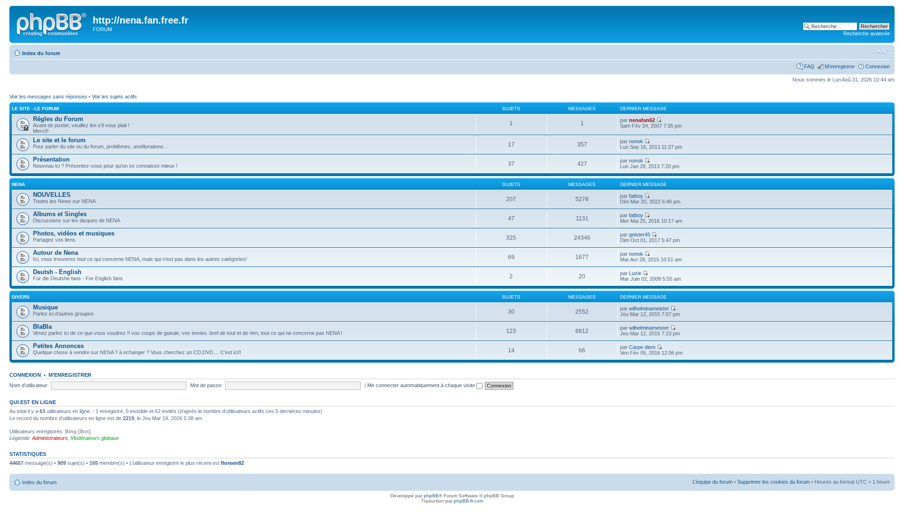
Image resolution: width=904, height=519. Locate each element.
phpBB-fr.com (468, 500)
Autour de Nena (55, 252)
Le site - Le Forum (35, 108)
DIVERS (21, 297)
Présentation (51, 159)
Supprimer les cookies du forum (773, 482)
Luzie (635, 273)
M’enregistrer (840, 66)
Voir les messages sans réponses (48, 96)
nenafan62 (642, 120)
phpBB (431, 495)
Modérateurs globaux (95, 438)
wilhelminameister (649, 308)
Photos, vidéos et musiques (73, 233)
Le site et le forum (59, 140)
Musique (45, 307)
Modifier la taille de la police (883, 51)
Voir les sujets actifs (114, 96)
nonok (636, 141)
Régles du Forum (58, 118)
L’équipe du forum (713, 482)
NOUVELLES (52, 194)
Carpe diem (642, 347)
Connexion (877, 66)
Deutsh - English (57, 272)
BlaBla (42, 326)
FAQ (809, 66)
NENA (18, 184)
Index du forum (41, 53)
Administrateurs (50, 438)
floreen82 (232, 463)
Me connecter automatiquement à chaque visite (421, 385)
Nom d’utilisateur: (28, 385)
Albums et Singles (60, 214)
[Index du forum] (52, 23)
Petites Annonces (58, 345)
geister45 (639, 234)
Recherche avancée (866, 33)
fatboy (636, 196)
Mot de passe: (206, 385)
